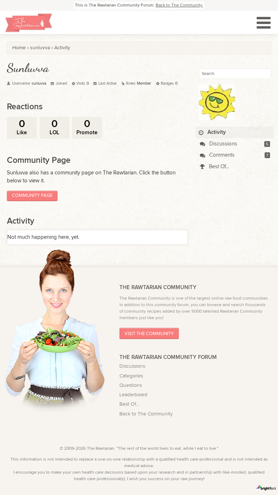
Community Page (32, 195)
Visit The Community (149, 333)
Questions (130, 385)
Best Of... (218, 167)
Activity (216, 132)
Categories (131, 376)
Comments (221, 155)
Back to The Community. (179, 5)
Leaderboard (133, 395)
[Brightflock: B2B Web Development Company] (266, 488)
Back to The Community (146, 414)
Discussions (222, 144)
